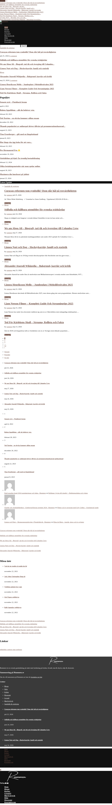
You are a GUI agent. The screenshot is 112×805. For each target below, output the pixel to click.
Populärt (7, 355)
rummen (9, 195)
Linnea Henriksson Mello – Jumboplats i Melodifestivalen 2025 (21, 12)
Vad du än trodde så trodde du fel (15, 566)
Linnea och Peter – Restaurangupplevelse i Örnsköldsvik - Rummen (27, 522)
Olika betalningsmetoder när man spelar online (20, 166)
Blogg (6, 30)
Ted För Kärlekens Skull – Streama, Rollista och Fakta (23, 93)
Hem (6, 27)
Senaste (7, 352)
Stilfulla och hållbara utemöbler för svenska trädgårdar (18, 4)
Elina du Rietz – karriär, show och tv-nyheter (68, 522)
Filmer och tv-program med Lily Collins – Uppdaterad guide (78, 508)
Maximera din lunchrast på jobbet (14, 174)
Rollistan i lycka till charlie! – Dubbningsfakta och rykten (68, 493)
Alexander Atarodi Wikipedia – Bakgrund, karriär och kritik (20, 10)
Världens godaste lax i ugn (13, 587)
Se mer (6, 358)
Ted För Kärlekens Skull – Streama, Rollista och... (17, 16)
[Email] (7, 783)
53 (5, 346)
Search (24, 46)
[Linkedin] (3, 783)
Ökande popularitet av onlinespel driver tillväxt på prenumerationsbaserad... (32, 126)
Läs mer (7, 203)
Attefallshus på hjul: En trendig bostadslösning (20, 158)
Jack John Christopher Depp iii (14, 576)
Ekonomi (7, 40)
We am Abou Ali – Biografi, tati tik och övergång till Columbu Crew (41, 228)
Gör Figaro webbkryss (11, 597)
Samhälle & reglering (7, 48)
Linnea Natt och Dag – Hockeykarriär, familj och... (17, 8)
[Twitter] (2, 783)
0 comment (13, 56)
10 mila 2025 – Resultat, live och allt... (13, 18)
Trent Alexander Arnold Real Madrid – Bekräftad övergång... (21, 19)
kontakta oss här (36, 677)
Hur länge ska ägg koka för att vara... (16, 142)
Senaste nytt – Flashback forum (13, 102)
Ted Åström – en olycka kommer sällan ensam (19, 118)
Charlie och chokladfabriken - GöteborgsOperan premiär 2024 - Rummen (29, 508)
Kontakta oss (9, 42)
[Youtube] (5, 783)
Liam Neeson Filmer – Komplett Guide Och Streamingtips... (20, 14)
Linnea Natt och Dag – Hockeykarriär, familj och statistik (24, 68)
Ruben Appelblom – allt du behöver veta (17, 110)
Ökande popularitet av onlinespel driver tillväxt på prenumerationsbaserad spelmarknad (33, 459)
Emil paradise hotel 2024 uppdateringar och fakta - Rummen (25, 493)
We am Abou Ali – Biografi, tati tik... (12, 6)
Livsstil (7, 34)
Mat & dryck (9, 36)
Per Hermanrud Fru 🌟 (10, 150)
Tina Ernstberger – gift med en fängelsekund (19, 134)
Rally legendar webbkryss (12, 607)
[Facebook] (0, 783)
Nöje (6, 38)
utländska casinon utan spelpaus (11, 649)
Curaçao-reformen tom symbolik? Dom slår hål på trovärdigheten (22, 3)
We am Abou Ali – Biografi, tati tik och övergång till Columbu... (27, 64)
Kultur (7, 32)
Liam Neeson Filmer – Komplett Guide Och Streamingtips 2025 (27, 89)
